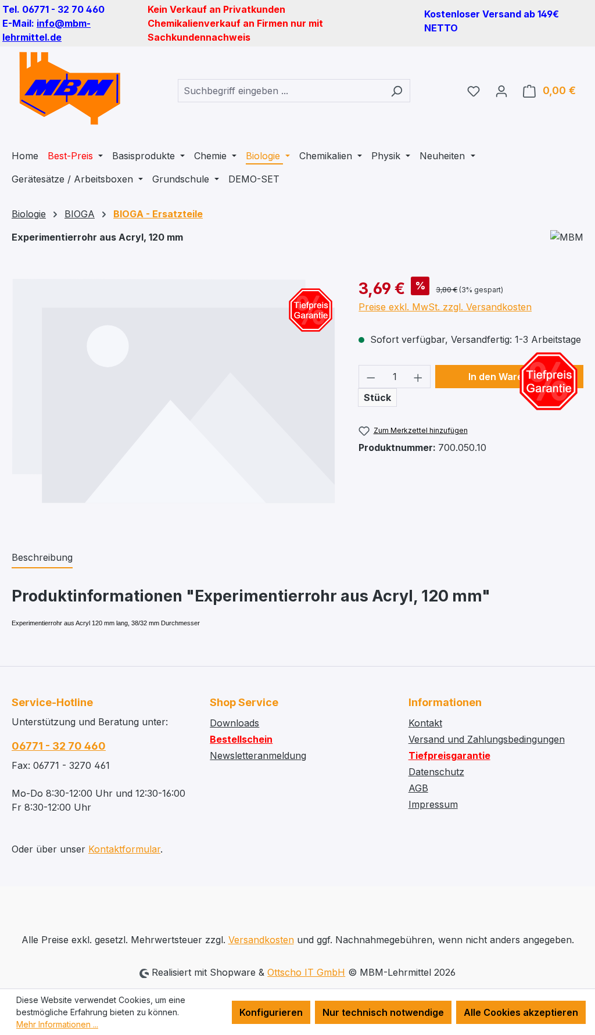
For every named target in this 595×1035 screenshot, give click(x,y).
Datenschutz (436, 772)
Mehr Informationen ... (57, 1024)
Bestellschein (241, 739)
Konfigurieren (271, 1012)
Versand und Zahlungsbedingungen (486, 739)
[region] (173, 402)
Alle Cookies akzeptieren (521, 1012)
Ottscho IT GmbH (306, 972)
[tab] (42, 557)
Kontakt (425, 723)
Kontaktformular (124, 849)
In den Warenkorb (509, 376)
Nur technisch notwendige (383, 1012)
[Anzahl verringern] (371, 376)
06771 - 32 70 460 (59, 746)
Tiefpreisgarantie (449, 755)
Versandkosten (261, 940)
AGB (418, 788)
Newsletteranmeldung (258, 755)
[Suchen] (396, 90)
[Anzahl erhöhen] (418, 376)
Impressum (433, 804)
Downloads (234, 723)
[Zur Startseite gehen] (70, 88)
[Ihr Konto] (501, 90)
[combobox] (280, 90)
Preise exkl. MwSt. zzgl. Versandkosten (445, 307)
